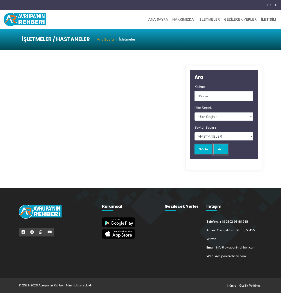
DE (276, 5)
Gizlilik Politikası (250, 286)
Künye (231, 286)
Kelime (200, 87)
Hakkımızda (183, 19)
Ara (220, 149)
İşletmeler (209, 19)
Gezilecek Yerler (240, 19)
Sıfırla (203, 149)
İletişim (268, 19)
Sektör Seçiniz (205, 127)
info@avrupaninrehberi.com (235, 247)
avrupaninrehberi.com (230, 256)
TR (269, 5)
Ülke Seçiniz (204, 108)
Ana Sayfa (158, 19)
